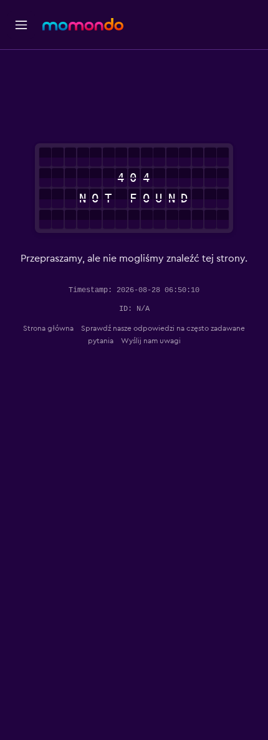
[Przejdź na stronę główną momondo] (82, 24)
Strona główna (48, 328)
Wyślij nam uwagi (151, 340)
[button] (21, 25)
